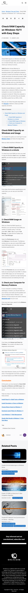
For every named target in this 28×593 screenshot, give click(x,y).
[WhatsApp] (22, 18)
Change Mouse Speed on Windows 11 (12, 407)
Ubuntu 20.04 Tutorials (7, 525)
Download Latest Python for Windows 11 (12, 411)
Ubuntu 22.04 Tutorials (19, 525)
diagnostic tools (6, 298)
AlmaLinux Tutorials (17, 497)
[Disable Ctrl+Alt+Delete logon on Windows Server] (14, 456)
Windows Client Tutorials (9, 428)
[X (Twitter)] (7, 18)
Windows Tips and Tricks (12, 11)
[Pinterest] (11, 18)
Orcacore (6, 103)
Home (3, 11)
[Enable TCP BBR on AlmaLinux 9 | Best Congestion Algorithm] (14, 484)
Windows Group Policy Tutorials (9, 471)
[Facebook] (3, 18)
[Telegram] (18, 18)
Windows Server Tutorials (8, 473)
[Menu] (25, 3)
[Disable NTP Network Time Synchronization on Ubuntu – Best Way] (14, 508)
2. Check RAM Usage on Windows (16, 121)
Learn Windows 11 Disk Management (12, 414)
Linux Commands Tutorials (8, 523)
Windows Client (6, 139)
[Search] (22, 3)
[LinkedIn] (14, 18)
